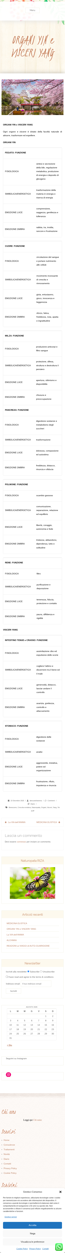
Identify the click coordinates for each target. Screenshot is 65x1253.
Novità (7, 1154)
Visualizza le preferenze (32, 1241)
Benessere (13, 807)
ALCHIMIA (12, 940)
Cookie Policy (22, 1249)
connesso (21, 841)
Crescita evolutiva (24, 807)
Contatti (45, 1249)
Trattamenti (9, 1149)
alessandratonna (36, 801)
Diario (33, 804)
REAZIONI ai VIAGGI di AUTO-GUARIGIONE (28, 946)
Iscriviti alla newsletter (16, 971)
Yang (55, 807)
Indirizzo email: (13, 984)
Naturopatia (36, 807)
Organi (43, 807)
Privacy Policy (35, 1249)
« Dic (9, 1045)
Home (6, 1140)
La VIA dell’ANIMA (16, 822)
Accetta (32, 1225)
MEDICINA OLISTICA (46, 822)
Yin (58, 807)
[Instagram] (8, 1074)
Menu (32, 10)
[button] (60, 1191)
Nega (32, 1233)
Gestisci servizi (11, 1217)
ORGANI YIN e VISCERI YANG (21, 929)
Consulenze (9, 1145)
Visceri (49, 807)
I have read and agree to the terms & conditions (31, 977)
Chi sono (37, 1120)
